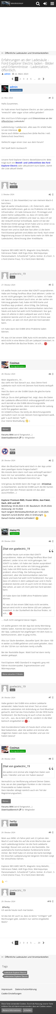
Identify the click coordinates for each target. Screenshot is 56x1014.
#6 (50, 541)
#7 (50, 697)
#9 (50, 832)
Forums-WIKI (7, 434)
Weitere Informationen (12, 1010)
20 (39, 78)
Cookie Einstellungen (11, 993)
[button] (38, 3)
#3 (50, 284)
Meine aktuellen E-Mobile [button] (13, 674)
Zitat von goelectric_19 (16, 548)
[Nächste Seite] (43, 79)
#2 (50, 194)
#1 (50, 97)
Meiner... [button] (6, 429)
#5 (50, 460)
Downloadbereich (9, 437)
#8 (50, 758)
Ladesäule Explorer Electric (15, 972)
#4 (50, 374)
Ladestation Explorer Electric (16, 976)
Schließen (27, 1010)
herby (7, 907)
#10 (49, 901)
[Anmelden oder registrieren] (45, 3)
